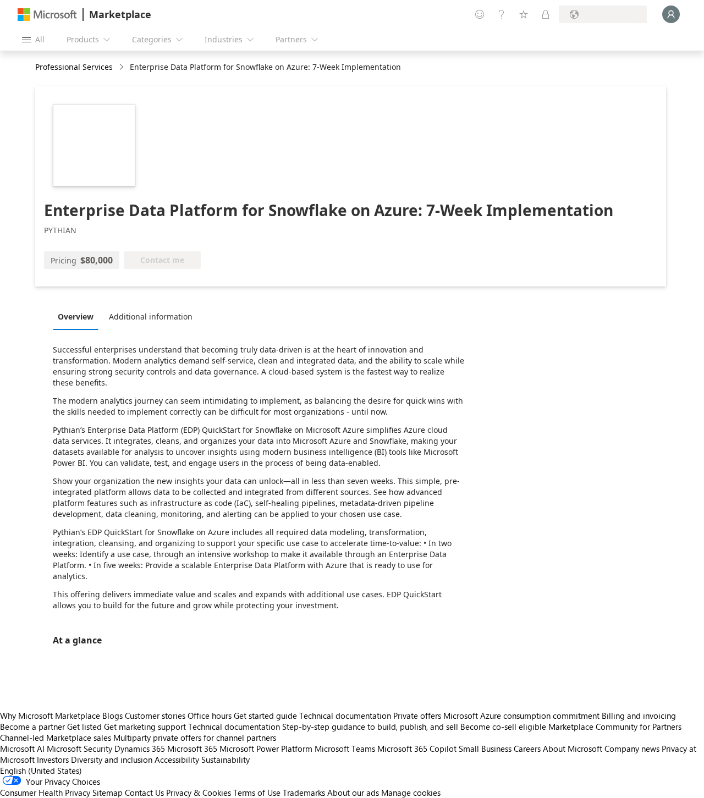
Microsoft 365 (192, 748)
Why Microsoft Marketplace (50, 715)
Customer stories (155, 715)
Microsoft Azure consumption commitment (522, 715)
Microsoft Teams (345, 748)
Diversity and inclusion (111, 759)
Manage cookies (411, 792)
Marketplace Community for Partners (614, 726)
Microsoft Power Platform (265, 748)
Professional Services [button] (74, 67)
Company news (631, 748)
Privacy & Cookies (198, 792)
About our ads (353, 792)
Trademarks (304, 792)
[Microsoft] (47, 14)
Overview (76, 316)
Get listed (84, 726)
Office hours (210, 715)
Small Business (485, 748)
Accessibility (177, 759)
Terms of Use (256, 792)
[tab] (78, 316)
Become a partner (32, 726)
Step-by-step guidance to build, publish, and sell (370, 726)
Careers (527, 748)
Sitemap (107, 792)
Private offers (417, 715)
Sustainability (225, 759)
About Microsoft (572, 748)
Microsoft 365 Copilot (417, 748)
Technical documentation (345, 715)
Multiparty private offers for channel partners (194, 737)
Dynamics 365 (139, 748)
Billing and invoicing (639, 715)
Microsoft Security (79, 748)
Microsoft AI (22, 748)
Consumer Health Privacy (45, 792)
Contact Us (144, 792)
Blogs (112, 715)
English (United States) (41, 770)
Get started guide (265, 715)
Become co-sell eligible (503, 726)
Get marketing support (145, 726)
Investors (53, 759)
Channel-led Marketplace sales (55, 737)
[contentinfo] (122, 67)
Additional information (151, 316)
